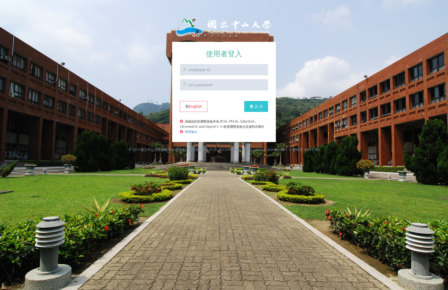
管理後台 (190, 132)
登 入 (254, 106)
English (195, 106)
